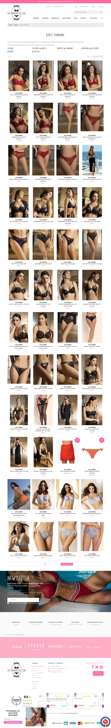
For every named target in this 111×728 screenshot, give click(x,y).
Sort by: (89, 56)
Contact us (34, 683)
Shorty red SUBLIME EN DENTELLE (19, 179)
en (76, 7)
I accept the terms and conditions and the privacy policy (24, 603)
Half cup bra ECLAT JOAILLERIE (19, 221)
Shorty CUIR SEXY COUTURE (92, 346)
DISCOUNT (10, 51)
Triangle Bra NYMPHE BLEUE (67, 513)
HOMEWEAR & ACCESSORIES (90, 48)
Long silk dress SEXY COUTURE (19, 471)
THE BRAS (10, 48)
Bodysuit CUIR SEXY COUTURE (18, 429)
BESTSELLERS (36, 51)
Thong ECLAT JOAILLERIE (68, 264)
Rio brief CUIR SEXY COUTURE (18, 388)
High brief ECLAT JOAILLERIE (43, 264)
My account (35, 681)
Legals (103, 716)
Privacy (19, 634)
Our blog (98, 673)
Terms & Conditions (36, 677)
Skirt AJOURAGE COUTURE (67, 471)
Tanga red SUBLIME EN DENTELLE (67, 179)
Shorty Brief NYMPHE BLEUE (67, 556)
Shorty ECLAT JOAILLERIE (19, 264)
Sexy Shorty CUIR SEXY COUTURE (92, 264)
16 (54, 564)
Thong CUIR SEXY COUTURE (67, 388)
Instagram (101, 667)
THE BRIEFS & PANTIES (39, 48)
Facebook (93, 667)
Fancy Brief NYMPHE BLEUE (92, 556)
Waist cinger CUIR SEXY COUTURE (92, 388)
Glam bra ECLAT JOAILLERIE (92, 221)
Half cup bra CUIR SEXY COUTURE (19, 304)
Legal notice (35, 670)
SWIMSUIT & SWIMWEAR (65, 48)
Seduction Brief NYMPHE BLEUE (43, 556)
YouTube (96, 667)
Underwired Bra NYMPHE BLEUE (92, 513)
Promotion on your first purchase (13, 713)
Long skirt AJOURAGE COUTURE (92, 179)
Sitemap (34, 686)
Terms (23, 634)
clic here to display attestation (70, 713)
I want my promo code (13, 722)
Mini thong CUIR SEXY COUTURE (43, 388)
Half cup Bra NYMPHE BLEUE (18, 556)
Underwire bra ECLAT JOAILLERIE (43, 221)
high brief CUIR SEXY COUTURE (68, 346)
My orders (34, 688)
